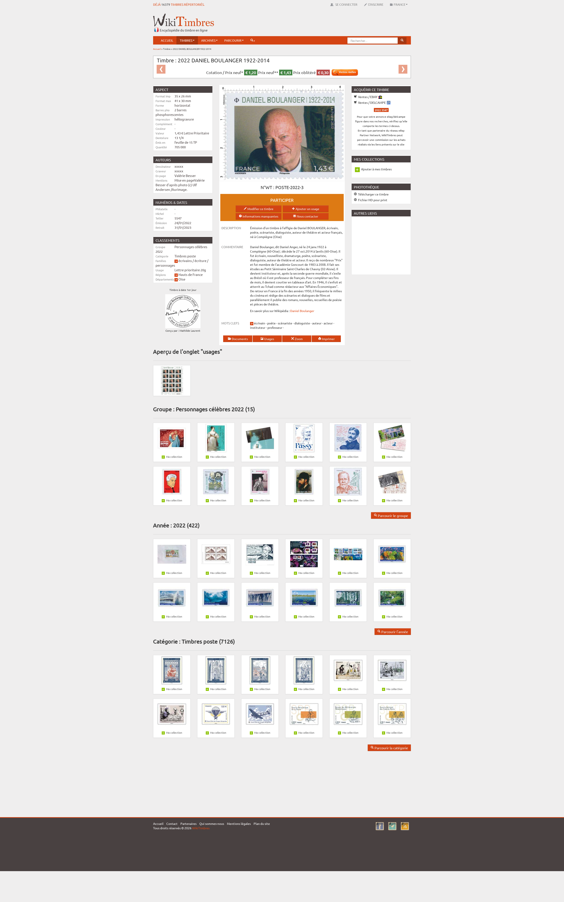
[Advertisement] (330, 23)
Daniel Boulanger (302, 311)
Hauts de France (190, 274)
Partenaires (188, 824)
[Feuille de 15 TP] (172, 380)
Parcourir (232, 40)
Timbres (186, 40)
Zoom (298, 339)
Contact (172, 824)
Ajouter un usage (307, 209)
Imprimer (328, 339)
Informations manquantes (260, 216)
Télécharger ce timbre (373, 194)
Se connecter (346, 4)
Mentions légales (239, 824)
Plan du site (262, 824)
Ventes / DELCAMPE (371, 102)
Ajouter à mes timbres (376, 169)
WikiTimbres (201, 828)
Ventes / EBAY (367, 97)
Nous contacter (307, 216)
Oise (181, 279)
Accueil (167, 40)
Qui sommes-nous (211, 824)
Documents (239, 339)
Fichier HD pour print (372, 200)
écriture (200, 261)
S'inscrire (375, 4)
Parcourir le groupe (392, 515)
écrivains (185, 261)
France (399, 4)
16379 (165, 4)
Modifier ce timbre (260, 209)
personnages (165, 265)
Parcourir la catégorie (391, 748)
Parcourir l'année (394, 631)
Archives (208, 40)
